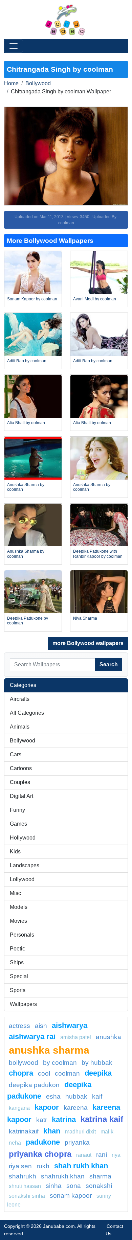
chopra (21, 1073)
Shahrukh (22, 1176)
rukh (43, 1166)
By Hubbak (97, 1062)
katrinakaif (24, 1131)
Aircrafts (19, 699)
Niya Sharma (85, 618)
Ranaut (83, 1155)
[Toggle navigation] (13, 46)
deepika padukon (34, 1084)
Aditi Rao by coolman (26, 361)
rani (101, 1154)
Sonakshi (99, 1185)
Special (19, 976)
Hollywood (23, 838)
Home (11, 83)
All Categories (27, 713)
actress (19, 1025)
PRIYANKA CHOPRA (40, 1153)
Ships (17, 962)
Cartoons (21, 768)
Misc (15, 893)
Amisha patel (75, 1037)
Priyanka (77, 1142)
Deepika (98, 1073)
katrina (64, 1119)
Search (109, 664)
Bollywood (38, 83)
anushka (108, 1036)
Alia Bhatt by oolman (26, 422)
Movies (18, 921)
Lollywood (22, 879)
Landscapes (24, 865)
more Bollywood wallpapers (88, 643)
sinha (54, 1185)
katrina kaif (102, 1119)
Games (18, 824)
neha (15, 1143)
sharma (100, 1176)
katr (41, 1119)
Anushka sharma (49, 1050)
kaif (97, 1096)
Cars (15, 754)
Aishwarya (69, 1025)
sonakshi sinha (27, 1196)
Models (18, 907)
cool (44, 1073)
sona (73, 1185)
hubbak (76, 1096)
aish (41, 1025)
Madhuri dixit (80, 1131)
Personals (22, 935)
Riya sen (20, 1166)
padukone (43, 1142)
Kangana (19, 1108)
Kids (15, 851)
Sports (17, 990)
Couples (20, 782)
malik (107, 1131)
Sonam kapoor (71, 1195)
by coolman (60, 1062)
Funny (17, 810)
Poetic (17, 948)
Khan (51, 1131)
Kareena (76, 1107)
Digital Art (21, 796)
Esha (53, 1096)
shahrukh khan (63, 1176)
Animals (19, 727)
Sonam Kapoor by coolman (32, 299)
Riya (116, 1155)
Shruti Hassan (25, 1186)
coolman (67, 1073)
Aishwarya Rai (32, 1036)
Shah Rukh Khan (81, 1166)
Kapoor (47, 1107)
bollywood (23, 1062)
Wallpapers (23, 1004)
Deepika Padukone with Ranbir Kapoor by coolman (98, 553)
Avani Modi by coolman (94, 299)
